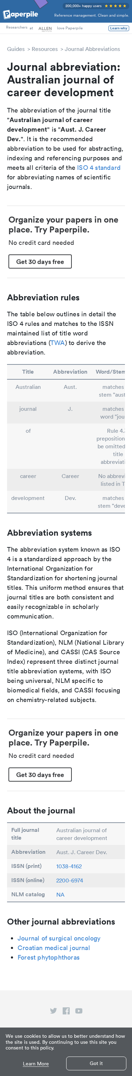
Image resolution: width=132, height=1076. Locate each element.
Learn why (118, 28)
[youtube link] (79, 1012)
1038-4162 (69, 866)
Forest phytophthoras (49, 957)
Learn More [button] (36, 1064)
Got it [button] (96, 1063)
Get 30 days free (40, 261)
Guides (16, 48)
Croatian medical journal (54, 948)
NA (60, 894)
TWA (57, 343)
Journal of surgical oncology (59, 938)
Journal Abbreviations (92, 48)
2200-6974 (69, 880)
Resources (45, 48)
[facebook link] (66, 1012)
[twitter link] (53, 1012)
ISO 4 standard (99, 167)
